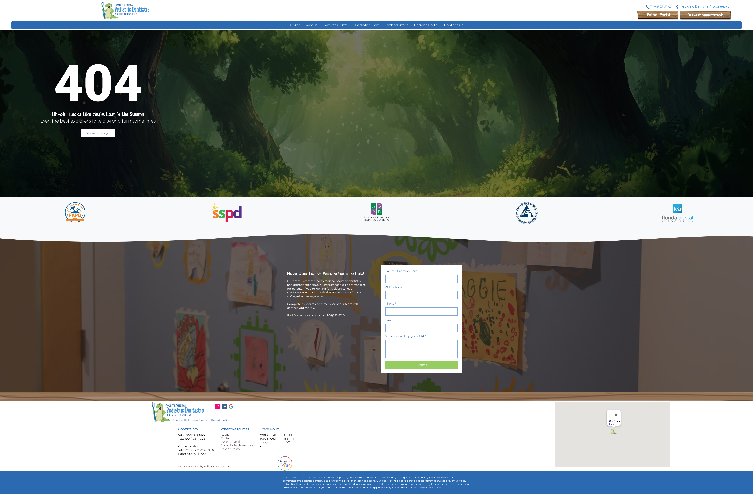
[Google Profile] (231, 406)
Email (389, 320)
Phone (390, 303)
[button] (367, 25)
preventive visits (455, 480)
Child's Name (394, 287)
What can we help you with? (405, 336)
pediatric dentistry (312, 480)
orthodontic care (339, 480)
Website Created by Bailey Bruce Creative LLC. (207, 466)
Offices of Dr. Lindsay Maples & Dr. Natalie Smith (202, 419)
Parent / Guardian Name (402, 271)
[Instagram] (217, 406)
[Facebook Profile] (224, 406)
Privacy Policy (230, 449)
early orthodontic (350, 484)
